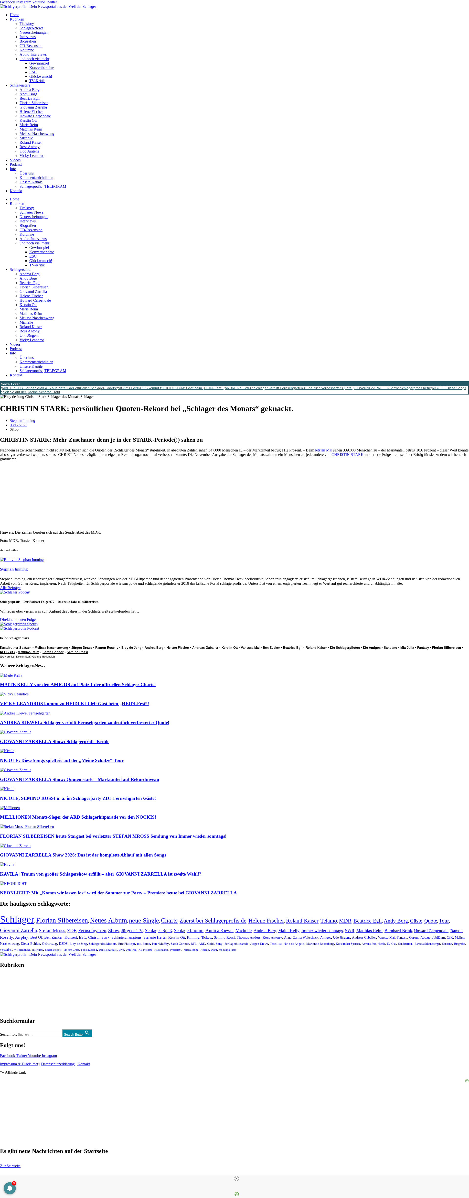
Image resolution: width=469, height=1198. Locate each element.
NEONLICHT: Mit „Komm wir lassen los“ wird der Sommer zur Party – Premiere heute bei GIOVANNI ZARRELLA (118, 892)
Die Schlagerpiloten (345, 647)
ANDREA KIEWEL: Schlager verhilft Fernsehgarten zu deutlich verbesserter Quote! (288, 388)
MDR (345, 921)
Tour (444, 921)
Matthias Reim (31, 129)
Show (113, 930)
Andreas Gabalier (205, 647)
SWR (349, 930)
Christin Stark (98, 937)
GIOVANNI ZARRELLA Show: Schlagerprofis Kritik (392, 388)
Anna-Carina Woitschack (301, 937)
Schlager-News (31, 28)
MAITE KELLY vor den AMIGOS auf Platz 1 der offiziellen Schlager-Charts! (59, 388)
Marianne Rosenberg (320, 943)
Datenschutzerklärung (58, 1064)
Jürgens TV (132, 930)
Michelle (26, 138)
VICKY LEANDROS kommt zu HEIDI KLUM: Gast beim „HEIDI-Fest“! (171, 388)
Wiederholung (22, 949)
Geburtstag (49, 943)
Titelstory (27, 24)
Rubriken (17, 19)
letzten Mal (323, 450)
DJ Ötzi (391, 943)
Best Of (36, 937)
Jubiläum (438, 937)
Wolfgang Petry (227, 949)
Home (14, 15)
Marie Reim (29, 125)
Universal (131, 949)
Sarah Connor (53, 652)
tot (139, 943)
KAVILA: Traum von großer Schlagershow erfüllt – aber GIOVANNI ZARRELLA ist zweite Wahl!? (101, 874)
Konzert (70, 937)
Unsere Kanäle (31, 182)
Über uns (27, 173)
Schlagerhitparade (236, 943)
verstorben (6, 949)
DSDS (63, 943)
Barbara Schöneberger (427, 943)
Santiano (390, 647)
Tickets (206, 937)
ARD (202, 943)
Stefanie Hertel (154, 937)
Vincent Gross (71, 949)
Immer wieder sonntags (322, 930)
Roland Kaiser (31, 142)
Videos (15, 160)
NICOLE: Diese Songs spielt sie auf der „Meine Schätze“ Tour (62, 760)
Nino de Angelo (294, 943)
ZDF (71, 930)
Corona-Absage (419, 937)
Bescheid (47, 656)
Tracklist (276, 943)
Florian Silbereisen (34, 103)
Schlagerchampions (126, 937)
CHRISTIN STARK (347, 454)
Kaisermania (161, 949)
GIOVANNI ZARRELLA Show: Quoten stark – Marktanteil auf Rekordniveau (79, 779)
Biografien (28, 41)
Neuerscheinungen (34, 32)
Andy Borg (28, 94)
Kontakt (16, 191)
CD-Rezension (31, 46)
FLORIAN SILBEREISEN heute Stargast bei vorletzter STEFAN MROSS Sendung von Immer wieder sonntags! (113, 836)
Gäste (416, 921)
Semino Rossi (77, 652)
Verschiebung (191, 949)
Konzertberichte (41, 68)
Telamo (328, 921)
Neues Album (108, 920)
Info (13, 169)
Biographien (9, 993)
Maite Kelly (288, 930)
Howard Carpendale (35, 116)
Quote (430, 921)
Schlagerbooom (188, 930)
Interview (37, 949)
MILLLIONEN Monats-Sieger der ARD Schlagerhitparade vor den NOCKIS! (78, 817)
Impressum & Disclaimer (19, 1064)
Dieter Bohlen (30, 943)
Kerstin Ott (28, 120)
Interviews (28, 37)
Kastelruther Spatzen (348, 943)
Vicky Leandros (32, 156)
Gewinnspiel (39, 63)
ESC (33, 72)
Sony (219, 943)
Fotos (146, 943)
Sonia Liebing (89, 949)
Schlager (17, 919)
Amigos (325, 937)
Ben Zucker (271, 647)
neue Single (144, 920)
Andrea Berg (30, 90)
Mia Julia (407, 647)
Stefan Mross (52, 930)
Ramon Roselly (106, 647)
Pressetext (175, 949)
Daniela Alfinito (108, 949)
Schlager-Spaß (158, 930)
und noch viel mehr (34, 59)
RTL (194, 943)
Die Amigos (372, 647)
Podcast (16, 164)
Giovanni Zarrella (33, 107)
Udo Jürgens (29, 151)
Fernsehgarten (92, 930)
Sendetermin (405, 943)
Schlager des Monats (102, 943)
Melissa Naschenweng (37, 134)
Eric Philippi (126, 943)
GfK (450, 937)
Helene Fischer (31, 112)
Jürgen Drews (81, 647)
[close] (236, 1178)
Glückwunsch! (40, 76)
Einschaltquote (53, 949)
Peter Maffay (160, 943)
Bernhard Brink (398, 930)
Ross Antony (30, 147)
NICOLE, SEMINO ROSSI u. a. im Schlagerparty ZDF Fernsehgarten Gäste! (78, 798)
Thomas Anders (249, 937)
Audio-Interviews (33, 54)
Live (121, 949)
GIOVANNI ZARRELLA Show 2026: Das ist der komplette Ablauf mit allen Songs (83, 854)
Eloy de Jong (131, 647)
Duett (214, 949)
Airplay (21, 937)
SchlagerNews (11, 980)
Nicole (381, 943)
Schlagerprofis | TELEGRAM (43, 186)
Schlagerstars (20, 85)
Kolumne (27, 50)
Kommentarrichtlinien (36, 178)
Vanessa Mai (250, 647)
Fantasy (423, 647)
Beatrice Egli (30, 98)
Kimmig (193, 937)
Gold (210, 943)
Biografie (459, 943)
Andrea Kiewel (219, 930)
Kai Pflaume (145, 949)
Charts (169, 920)
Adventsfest (369, 943)
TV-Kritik (37, 81)
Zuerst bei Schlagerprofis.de (213, 920)
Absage (205, 949)
